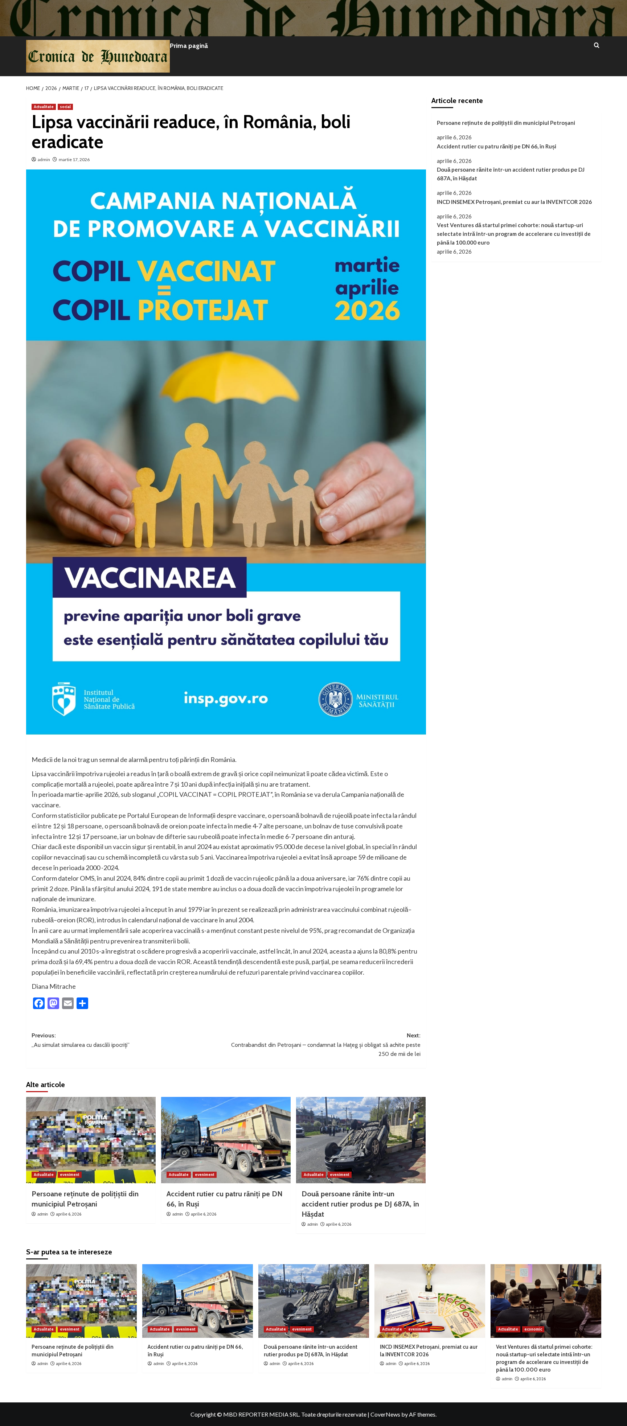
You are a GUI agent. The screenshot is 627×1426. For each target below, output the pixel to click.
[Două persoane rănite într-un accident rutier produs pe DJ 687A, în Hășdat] (361, 1140)
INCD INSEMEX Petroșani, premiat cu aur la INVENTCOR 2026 (514, 201)
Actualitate (44, 106)
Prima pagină (189, 46)
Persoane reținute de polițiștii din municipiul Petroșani (506, 122)
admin (44, 159)
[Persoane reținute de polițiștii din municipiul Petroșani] (91, 1140)
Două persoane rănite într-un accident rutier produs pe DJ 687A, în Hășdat (360, 1203)
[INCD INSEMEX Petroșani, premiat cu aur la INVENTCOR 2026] (429, 1301)
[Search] (596, 45)
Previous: (81, 1040)
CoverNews (385, 1414)
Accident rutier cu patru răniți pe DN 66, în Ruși (496, 146)
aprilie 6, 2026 (68, 1214)
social (65, 106)
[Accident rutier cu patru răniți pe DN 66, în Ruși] (226, 1140)
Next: (326, 1044)
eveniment (69, 1174)
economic (533, 1329)
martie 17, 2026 (74, 159)
